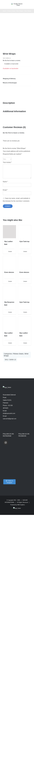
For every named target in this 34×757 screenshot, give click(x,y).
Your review (7, 162)
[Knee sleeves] (9, 262)
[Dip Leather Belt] (9, 231)
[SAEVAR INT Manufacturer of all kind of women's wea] (9, 472)
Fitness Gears (18, 354)
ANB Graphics (21, 504)
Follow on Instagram (10, 481)
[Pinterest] (18, 90)
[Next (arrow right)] (30, 378)
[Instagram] (6, 426)
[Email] (25, 90)
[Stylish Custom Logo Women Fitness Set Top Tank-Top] (9, 450)
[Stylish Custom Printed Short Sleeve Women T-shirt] (9, 455)
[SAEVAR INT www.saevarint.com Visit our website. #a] (9, 477)
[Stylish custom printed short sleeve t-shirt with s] (9, 457)
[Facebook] (4, 90)
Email (5, 190)
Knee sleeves (9, 272)
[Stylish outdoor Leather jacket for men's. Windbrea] (9, 469)
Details (10, 251)
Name (5, 181)
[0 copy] (17, 4)
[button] (17, 78)
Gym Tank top (24, 241)
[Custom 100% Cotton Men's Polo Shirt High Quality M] (9, 462)
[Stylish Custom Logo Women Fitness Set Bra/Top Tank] (9, 447)
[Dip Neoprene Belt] (9, 292)
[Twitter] (11, 90)
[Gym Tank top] (24, 231)
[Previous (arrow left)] (3, 378)
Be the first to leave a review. (11, 60)
